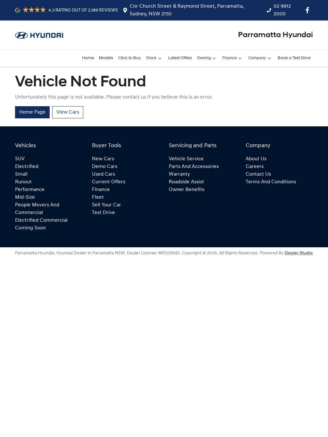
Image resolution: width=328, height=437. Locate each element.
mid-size (25, 197)
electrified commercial (41, 220)
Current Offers (108, 182)
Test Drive (103, 212)
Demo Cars (104, 166)
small (21, 174)
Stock (151, 58)
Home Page (32, 112)
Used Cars (103, 174)
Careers (255, 166)
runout (23, 182)
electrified (26, 166)
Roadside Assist (186, 182)
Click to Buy (129, 58)
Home (88, 58)
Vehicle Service (186, 159)
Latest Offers (180, 58)
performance (30, 189)
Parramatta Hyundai (275, 35)
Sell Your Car (106, 205)
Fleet (98, 197)
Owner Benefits (186, 189)
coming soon (30, 228)
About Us (256, 159)
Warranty (179, 174)
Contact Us (258, 174)
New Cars (103, 159)
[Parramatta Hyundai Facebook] (308, 10)
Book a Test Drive (294, 58)
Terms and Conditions (271, 182)
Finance (229, 58)
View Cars (67, 112)
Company (257, 58)
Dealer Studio (299, 253)
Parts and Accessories (194, 166)
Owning (204, 58)
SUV (20, 159)
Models (106, 58)
